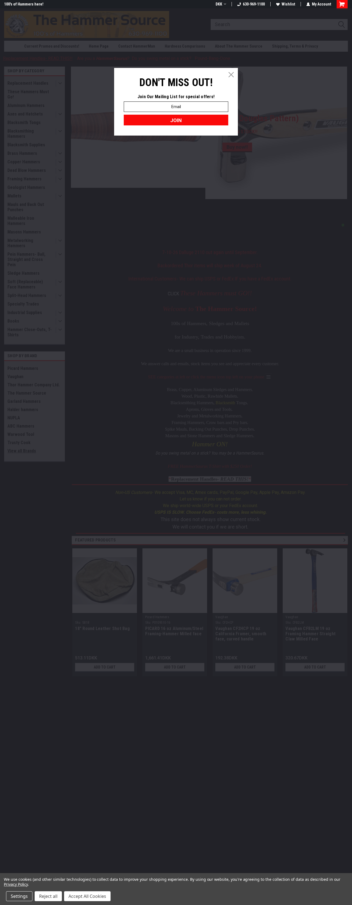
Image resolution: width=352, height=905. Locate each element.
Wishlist (288, 4)
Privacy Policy (16, 884)
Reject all (48, 896)
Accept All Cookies (87, 896)
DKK (219, 4)
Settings (19, 896)
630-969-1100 (254, 4)
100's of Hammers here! (23, 4)
